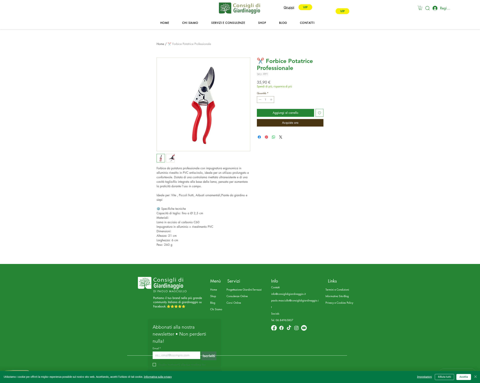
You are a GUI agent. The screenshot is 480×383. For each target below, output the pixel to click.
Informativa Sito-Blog (337, 296)
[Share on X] (280, 137)
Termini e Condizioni (337, 289)
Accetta (464, 377)
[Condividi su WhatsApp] (273, 137)
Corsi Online (234, 302)
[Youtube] (304, 328)
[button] (420, 8)
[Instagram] (296, 328)
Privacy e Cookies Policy (339, 302)
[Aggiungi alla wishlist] (319, 113)
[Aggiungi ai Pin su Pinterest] (266, 137)
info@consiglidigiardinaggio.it (288, 294)
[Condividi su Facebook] (259, 137)
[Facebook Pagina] (274, 328)
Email (157, 348)
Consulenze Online (237, 296)
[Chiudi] (475, 377)
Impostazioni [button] (424, 377)
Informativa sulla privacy (158, 377)
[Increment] (271, 99)
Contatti (275, 287)
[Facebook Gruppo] (281, 328)
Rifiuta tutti (444, 377)
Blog (212, 302)
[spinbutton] (265, 99)
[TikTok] (289, 328)
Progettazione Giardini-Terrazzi (244, 289)
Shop (213, 296)
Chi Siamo (216, 309)
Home (160, 44)
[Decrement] (259, 99)
